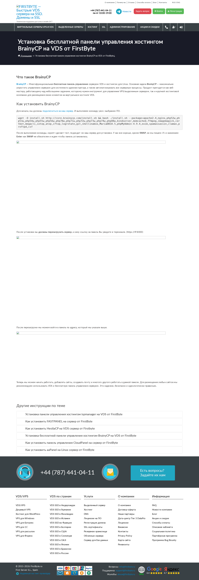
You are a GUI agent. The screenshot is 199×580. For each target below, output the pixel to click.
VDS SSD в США (58, 531)
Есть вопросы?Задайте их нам (152, 473)
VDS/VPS (20, 505)
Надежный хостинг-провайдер (35, 574)
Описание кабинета (162, 527)
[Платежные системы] (74, 570)
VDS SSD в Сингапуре (61, 536)
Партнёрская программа (164, 536)
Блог (154, 514)
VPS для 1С (22, 527)
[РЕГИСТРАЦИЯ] (173, 27)
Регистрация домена (94, 523)
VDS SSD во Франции (61, 523)
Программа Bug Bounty (164, 540)
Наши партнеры (126, 514)
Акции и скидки (160, 518)
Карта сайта (124, 540)
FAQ (154, 505)
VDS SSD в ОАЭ (58, 540)
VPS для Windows (25, 518)
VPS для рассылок (25, 531)
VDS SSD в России (59, 553)
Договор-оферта (127, 510)
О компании (124, 505)
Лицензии (123, 523)
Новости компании (162, 510)
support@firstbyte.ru (125, 571)
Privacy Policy (125, 536)
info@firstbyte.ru (127, 567)
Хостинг (88, 510)
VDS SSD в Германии (60, 510)
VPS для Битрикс (25, 523)
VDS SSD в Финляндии (61, 514)
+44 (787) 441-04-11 (101, 10)
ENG (178, 2)
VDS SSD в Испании (60, 518)
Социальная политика (163, 531)
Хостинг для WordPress (28, 514)
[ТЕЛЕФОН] (166, 27)
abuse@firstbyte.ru (126, 574)
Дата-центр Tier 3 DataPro (132, 518)
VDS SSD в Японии (59, 545)
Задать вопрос (142, 11)
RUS (174, 2)
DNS (86, 514)
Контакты (123, 531)
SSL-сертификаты (93, 527)
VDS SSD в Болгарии (60, 527)
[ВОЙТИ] (181, 27)
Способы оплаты (161, 523)
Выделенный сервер (94, 505)
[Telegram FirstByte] (17, 574)
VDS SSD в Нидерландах (62, 505)
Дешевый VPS (23, 510)
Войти (159, 11)
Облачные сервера (93, 536)
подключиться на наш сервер (58, 111)
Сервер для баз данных (96, 540)
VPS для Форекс (24, 536)
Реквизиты (124, 545)
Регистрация (176, 11)
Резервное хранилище (95, 531)
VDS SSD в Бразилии (60, 549)
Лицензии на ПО (92, 518)
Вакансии (123, 527)
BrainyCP (21, 84)
